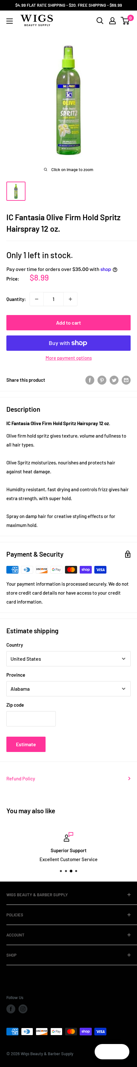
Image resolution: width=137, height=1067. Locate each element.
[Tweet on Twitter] (114, 380)
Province (15, 675)
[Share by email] (126, 380)
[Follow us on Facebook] (10, 1008)
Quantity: (16, 299)
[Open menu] (9, 21)
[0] (125, 21)
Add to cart (68, 322)
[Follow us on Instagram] (22, 1008)
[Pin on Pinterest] (101, 380)
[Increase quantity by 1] (70, 299)
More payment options (69, 358)
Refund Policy (20, 778)
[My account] (112, 20)
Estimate (26, 744)
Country (14, 645)
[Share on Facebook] (89, 380)
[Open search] (100, 20)
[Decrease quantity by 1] (36, 299)
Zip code (15, 705)
